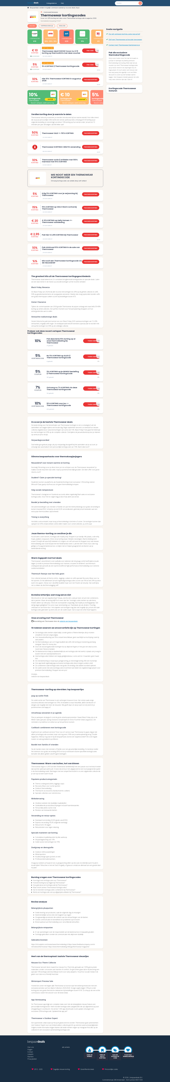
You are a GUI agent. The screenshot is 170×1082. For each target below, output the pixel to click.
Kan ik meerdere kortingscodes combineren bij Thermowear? (54, 890)
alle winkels (66, 1047)
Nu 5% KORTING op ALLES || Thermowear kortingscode (59, 356)
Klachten (30, 1057)
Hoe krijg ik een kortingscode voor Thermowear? (50, 880)
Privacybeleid (31, 1059)
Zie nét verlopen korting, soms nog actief (124, 34)
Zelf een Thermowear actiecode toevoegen (125, 39)
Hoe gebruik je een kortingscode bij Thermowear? (50, 885)
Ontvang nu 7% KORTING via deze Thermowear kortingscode (62, 388)
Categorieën (50, 3)
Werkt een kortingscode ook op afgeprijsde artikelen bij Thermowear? (57, 892)
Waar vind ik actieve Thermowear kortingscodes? (50, 887)
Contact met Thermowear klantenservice (124, 45)
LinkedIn (30, 1054)
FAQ (62, 3)
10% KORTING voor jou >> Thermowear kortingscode (59, 404)
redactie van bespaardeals (69, 621)
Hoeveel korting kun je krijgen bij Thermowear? (49, 883)
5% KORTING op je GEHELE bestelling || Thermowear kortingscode (63, 372)
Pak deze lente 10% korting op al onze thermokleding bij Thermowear (61, 341)
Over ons (30, 1047)
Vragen (29, 1049)
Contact (30, 1052)
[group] (34, 37)
